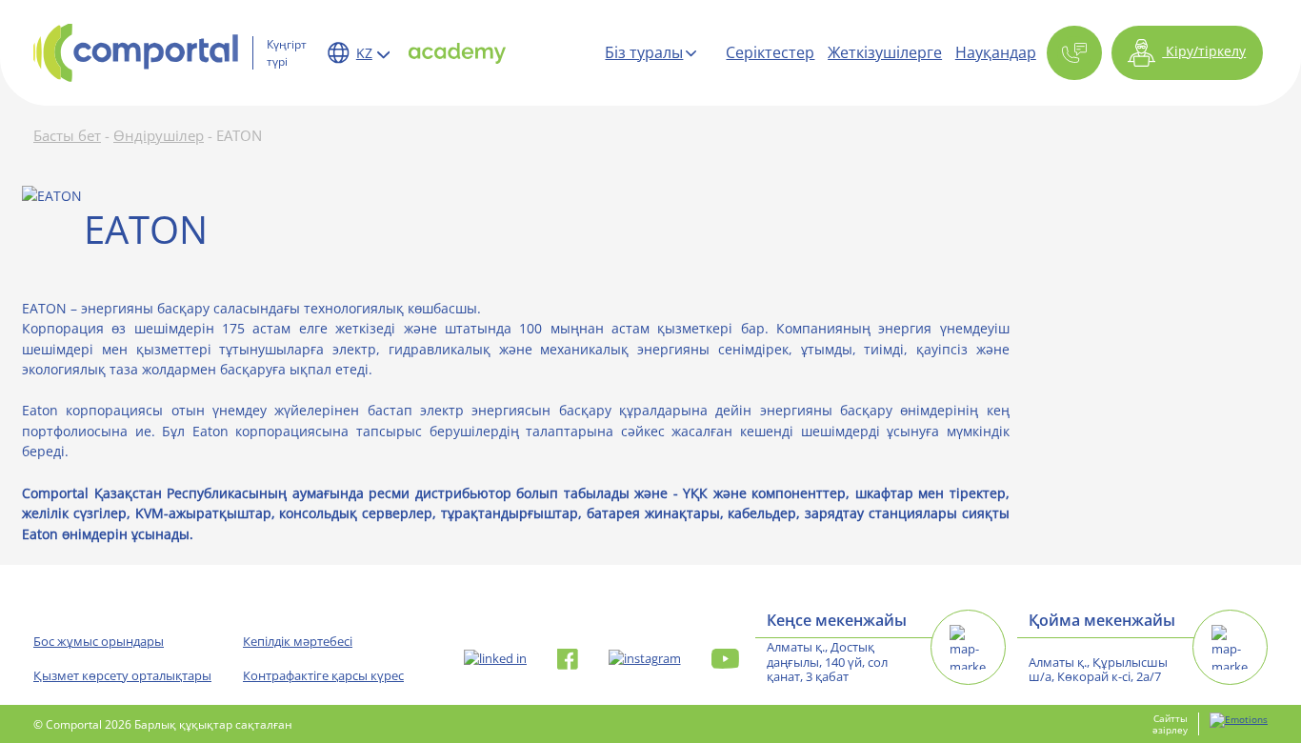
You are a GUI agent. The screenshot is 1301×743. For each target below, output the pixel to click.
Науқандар (995, 52)
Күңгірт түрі (287, 52)
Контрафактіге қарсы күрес (323, 675)
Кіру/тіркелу (1204, 51)
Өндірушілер (158, 135)
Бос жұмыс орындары (98, 641)
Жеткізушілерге (885, 52)
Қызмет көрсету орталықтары (122, 675)
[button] (1074, 53)
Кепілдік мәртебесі (297, 641)
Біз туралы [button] (644, 52)
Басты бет (67, 135)
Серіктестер (770, 52)
